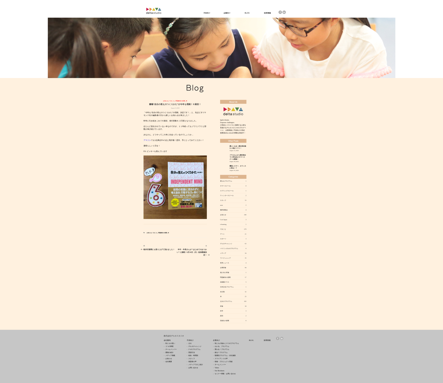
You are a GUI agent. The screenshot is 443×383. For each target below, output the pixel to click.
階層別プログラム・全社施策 (225, 355)
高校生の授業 (224, 320)
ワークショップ (225, 258)
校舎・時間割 (193, 355)
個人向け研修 (224, 272)
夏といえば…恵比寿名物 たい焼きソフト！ (238, 147)
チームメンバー (171, 349)
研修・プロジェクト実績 (223, 361)
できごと (172, 101)
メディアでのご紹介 (195, 364)
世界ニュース (224, 263)
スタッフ (223, 200)
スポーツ (223, 239)
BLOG (251, 340)
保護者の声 (192, 361)
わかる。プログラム (222, 346)
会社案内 (167, 340)
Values (217, 368)
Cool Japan (223, 219)
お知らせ (166, 101)
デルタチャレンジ (226, 243)
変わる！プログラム (222, 349)
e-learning (223, 224)
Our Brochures (219, 371)
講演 (221, 316)
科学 (221, 311)
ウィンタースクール (227, 195)
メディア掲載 (170, 355)
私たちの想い (170, 343)
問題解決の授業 (180, 101)
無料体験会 (224, 210)
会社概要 (168, 361)
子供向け (190, 340)
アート (222, 234)
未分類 (222, 292)
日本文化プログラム (227, 287)
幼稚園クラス (224, 282)
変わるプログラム (226, 181)
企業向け (216, 340)
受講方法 (191, 352)
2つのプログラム (194, 349)
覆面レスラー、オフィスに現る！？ (238, 167)
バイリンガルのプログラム (229, 248)
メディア (223, 253)
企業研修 (223, 267)
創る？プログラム (221, 352)
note (221, 205)
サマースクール (225, 186)
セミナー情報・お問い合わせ (225, 374)
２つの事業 (169, 346)
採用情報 (267, 340)
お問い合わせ (193, 368)
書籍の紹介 (169, 352)
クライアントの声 (221, 358)
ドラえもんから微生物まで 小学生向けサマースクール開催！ (238, 157)
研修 (221, 306)
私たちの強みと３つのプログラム (227, 343)
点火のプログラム (226, 301)
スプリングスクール (227, 191)
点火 (190, 343)
